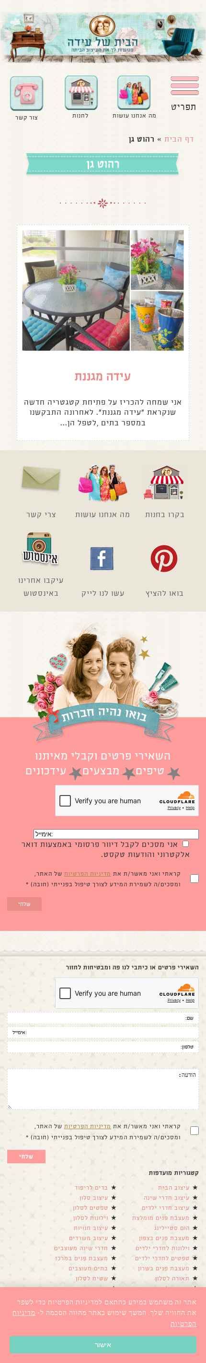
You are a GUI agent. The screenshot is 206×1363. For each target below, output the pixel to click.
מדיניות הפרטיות (87, 874)
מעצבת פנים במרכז (81, 1258)
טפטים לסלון (90, 1208)
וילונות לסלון (90, 1218)
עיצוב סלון (94, 1198)
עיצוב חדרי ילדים (166, 1208)
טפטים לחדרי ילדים (162, 1258)
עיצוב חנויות (91, 1228)
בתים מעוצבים (88, 1268)
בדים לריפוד (91, 1188)
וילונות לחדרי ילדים (163, 1248)
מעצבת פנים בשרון (164, 1268)
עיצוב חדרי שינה (167, 1198)
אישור (103, 1345)
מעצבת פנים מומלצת (161, 1218)
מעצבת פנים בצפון (164, 1238)
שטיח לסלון (92, 1278)
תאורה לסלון (172, 1278)
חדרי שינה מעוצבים (81, 1248)
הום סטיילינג (172, 1228)
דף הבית (179, 139)
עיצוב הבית (174, 1188)
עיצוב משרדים (88, 1238)
